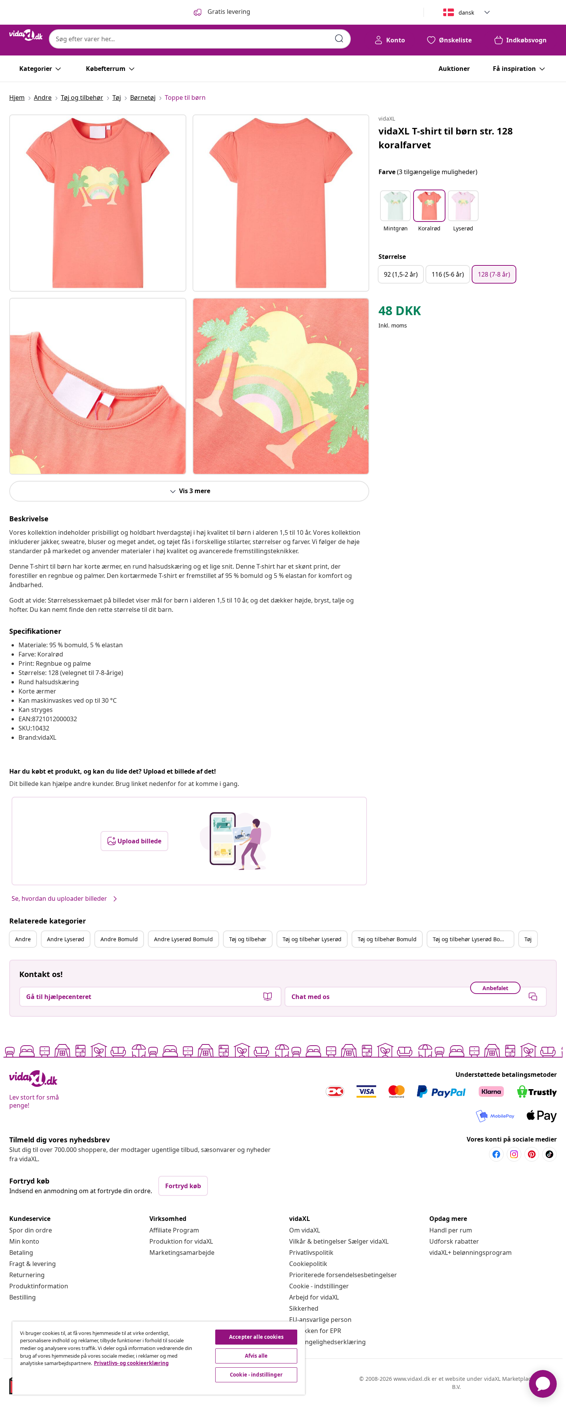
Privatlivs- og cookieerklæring (131, 1363)
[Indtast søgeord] (339, 38)
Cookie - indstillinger (319, 1286)
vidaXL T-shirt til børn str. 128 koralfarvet (445, 137)
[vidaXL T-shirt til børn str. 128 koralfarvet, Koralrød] (98, 203)
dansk (466, 12)
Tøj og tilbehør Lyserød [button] (312, 939)
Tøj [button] (528, 939)
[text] (399, 312)
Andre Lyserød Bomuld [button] (183, 939)
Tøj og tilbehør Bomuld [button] (387, 939)
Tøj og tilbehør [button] (247, 939)
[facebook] (496, 1154)
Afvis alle (256, 1355)
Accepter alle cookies (256, 1336)
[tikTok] (549, 1154)
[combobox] (200, 39)
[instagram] (514, 1154)
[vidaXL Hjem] (26, 35)
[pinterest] (532, 1154)
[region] (158, 1358)
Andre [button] (23, 939)
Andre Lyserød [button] (65, 939)
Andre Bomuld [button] (119, 939)
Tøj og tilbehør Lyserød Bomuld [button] (473, 939)
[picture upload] (235, 841)
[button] (395, 215)
